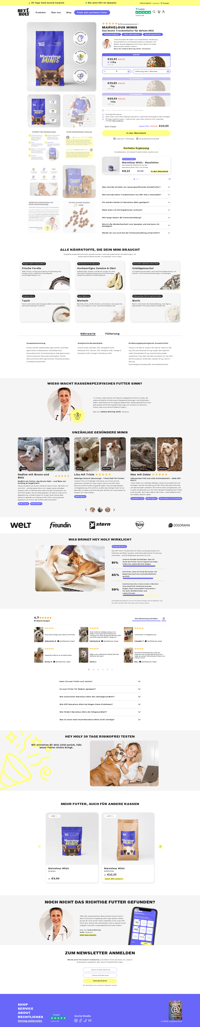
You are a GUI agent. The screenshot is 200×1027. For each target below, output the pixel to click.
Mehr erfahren (117, 121)
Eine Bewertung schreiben (146, 619)
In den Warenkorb (136, 133)
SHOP (23, 1004)
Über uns (56, 12)
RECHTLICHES (30, 1017)
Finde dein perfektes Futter (92, 12)
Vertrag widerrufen (30, 1020)
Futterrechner (138, 110)
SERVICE (25, 1008)
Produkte (41, 12)
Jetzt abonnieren (100, 981)
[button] (134, 179)
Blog (68, 12)
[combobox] (100, 975)
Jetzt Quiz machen (88, 935)
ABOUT (24, 1013)
